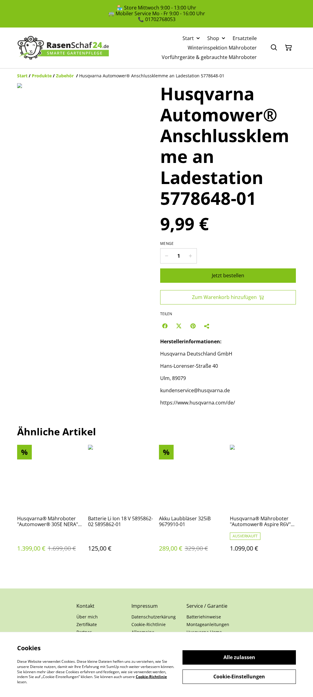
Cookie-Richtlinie (148, 624)
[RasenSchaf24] (63, 47)
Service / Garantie (206, 606)
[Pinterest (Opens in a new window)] (192, 325)
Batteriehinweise (203, 617)
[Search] (274, 47)
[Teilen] (207, 325)
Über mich (87, 617)
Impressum (144, 606)
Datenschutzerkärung (153, 617)
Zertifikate (86, 624)
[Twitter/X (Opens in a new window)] (178, 325)
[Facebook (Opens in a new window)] (164, 325)
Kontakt (85, 606)
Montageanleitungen (207, 624)
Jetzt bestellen (228, 275)
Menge (167, 244)
